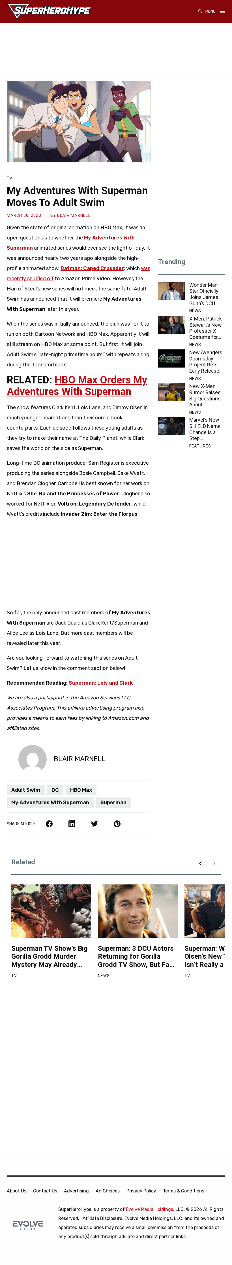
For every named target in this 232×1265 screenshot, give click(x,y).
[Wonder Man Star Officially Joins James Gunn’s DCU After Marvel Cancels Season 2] (171, 291)
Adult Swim (25, 790)
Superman (113, 802)
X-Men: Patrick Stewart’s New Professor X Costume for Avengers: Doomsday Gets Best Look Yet (207, 328)
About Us (16, 1191)
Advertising (76, 1191)
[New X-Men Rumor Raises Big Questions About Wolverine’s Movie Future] (171, 392)
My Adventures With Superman (50, 802)
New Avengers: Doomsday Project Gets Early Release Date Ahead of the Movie (206, 361)
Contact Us (45, 1191)
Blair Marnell (74, 215)
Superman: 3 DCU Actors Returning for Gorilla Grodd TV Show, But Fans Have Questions (137, 956)
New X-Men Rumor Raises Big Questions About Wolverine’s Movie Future (205, 395)
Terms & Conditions (183, 1191)
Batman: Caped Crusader (92, 268)
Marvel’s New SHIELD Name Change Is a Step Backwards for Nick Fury (205, 429)
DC (55, 790)
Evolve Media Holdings (149, 1209)
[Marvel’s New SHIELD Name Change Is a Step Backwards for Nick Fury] (171, 426)
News (195, 311)
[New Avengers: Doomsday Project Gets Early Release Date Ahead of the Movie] (171, 358)
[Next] (214, 863)
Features (200, 446)
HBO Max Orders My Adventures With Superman (77, 386)
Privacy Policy (141, 1191)
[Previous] (200, 863)
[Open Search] (200, 11)
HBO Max (81, 790)
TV (9, 178)
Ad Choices (108, 1191)
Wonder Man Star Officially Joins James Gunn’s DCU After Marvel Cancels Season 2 (203, 294)
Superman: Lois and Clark (101, 683)
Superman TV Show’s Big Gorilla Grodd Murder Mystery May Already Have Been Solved (49, 956)
